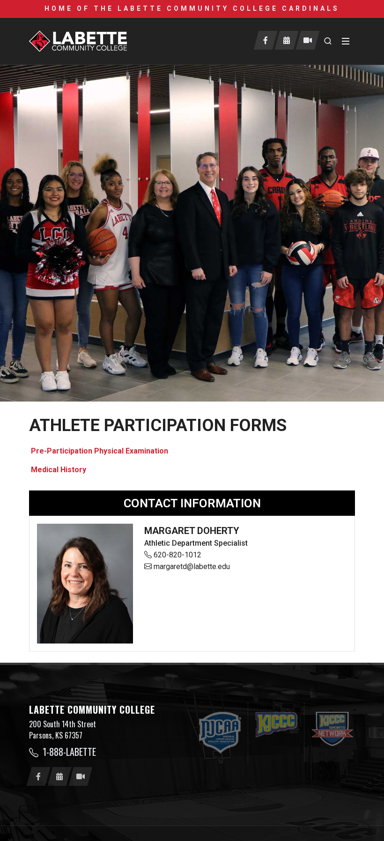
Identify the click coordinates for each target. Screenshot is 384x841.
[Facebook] (266, 40)
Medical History (57, 469)
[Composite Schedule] (287, 40)
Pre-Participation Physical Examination (98, 450)
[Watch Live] (308, 40)
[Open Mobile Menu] (345, 41)
